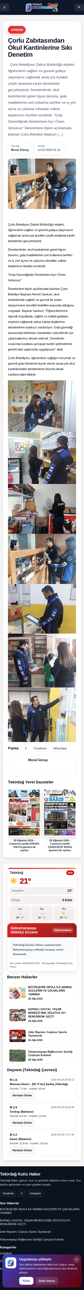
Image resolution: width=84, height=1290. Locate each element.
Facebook (40, 748)
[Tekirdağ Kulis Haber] (42, 7)
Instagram (35, 1193)
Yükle (26, 1280)
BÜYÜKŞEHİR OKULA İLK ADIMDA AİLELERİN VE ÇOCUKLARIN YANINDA (39, 1211)
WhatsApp (60, 748)
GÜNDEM (17, 29)
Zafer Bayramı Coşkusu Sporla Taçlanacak (25, 1231)
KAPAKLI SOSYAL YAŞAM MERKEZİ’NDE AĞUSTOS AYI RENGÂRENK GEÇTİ (35, 1222)
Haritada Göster (22, 1095)
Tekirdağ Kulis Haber (20, 1174)
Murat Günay (20, 149)
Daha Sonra (47, 1280)
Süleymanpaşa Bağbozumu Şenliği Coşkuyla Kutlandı (32, 1239)
